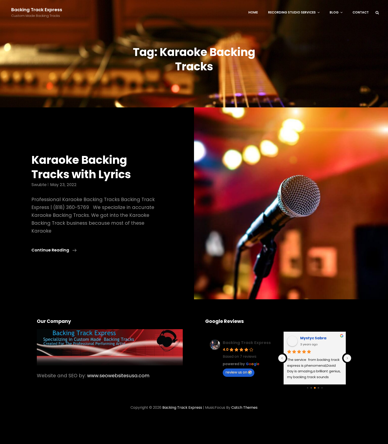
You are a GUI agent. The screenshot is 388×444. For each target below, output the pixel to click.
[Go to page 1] (311, 388)
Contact (361, 12)
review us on (236, 372)
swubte (38, 184)
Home (253, 12)
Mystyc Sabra (313, 338)
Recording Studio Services (292, 12)
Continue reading (54, 250)
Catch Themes (244, 407)
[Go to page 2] (315, 388)
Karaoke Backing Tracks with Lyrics (81, 167)
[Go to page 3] (318, 388)
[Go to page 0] (307, 387)
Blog (334, 12)
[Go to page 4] (321, 387)
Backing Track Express (36, 10)
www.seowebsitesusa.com (118, 375)
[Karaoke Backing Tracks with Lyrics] (291, 203)
